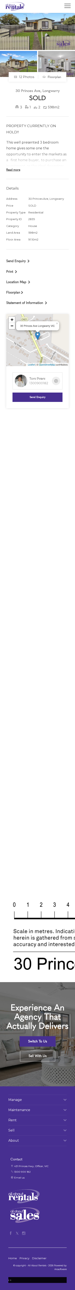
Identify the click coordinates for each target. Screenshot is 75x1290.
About (13, 1141)
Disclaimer (39, 1258)
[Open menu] (67, 6)
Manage (15, 1100)
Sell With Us (38, 1056)
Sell (11, 1130)
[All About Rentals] (14, 6)
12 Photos (26, 77)
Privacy (24, 1258)
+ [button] (12, 319)
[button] (12, 271)
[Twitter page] (18, 1233)
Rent (12, 1120)
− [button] (12, 325)
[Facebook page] (11, 1233)
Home (12, 1258)
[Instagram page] (23, 1233)
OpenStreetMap (47, 364)
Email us (19, 1177)
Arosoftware (60, 1269)
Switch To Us (37, 1041)
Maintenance (19, 1110)
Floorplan (54, 77)
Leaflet (31, 364)
